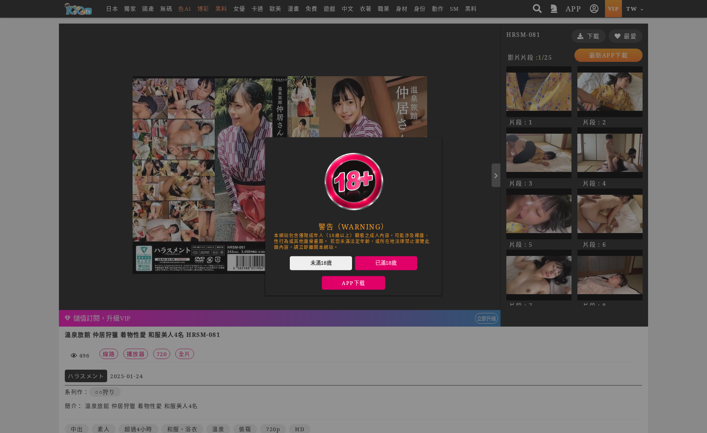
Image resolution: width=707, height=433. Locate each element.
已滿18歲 (386, 263)
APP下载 (353, 282)
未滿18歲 (321, 263)
